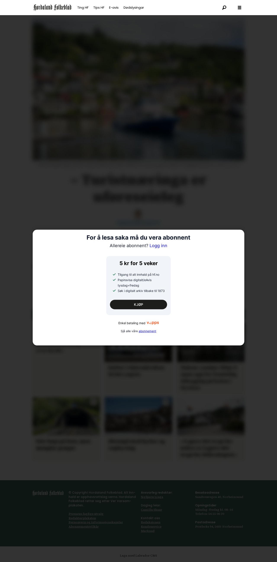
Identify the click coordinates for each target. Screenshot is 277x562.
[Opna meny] (240, 7)
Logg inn (138, 245)
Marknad (148, 531)
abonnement (147, 331)
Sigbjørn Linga (152, 497)
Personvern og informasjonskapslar (96, 522)
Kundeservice (151, 526)
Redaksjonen (150, 522)
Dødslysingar (134, 7)
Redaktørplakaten (82, 518)
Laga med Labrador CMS (138, 555)
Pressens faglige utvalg (86, 514)
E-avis (114, 7)
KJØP (138, 304)
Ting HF (83, 7)
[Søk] (224, 7)
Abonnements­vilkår (84, 526)
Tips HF (98, 7)
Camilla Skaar (151, 509)
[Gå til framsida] (52, 7)
